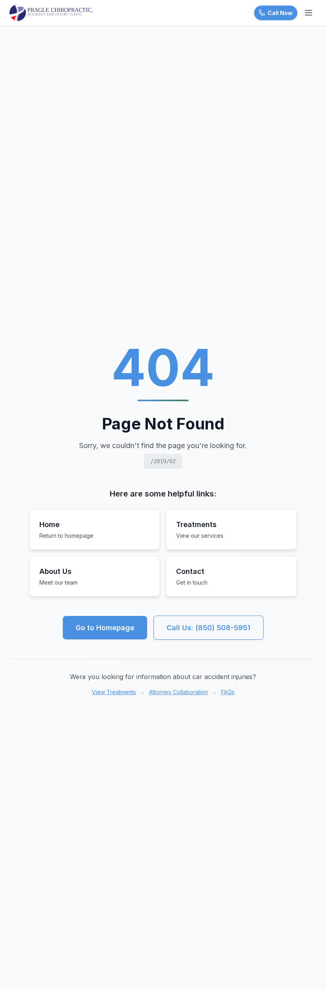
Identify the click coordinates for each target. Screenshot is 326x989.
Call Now (280, 13)
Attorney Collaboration (178, 692)
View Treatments (114, 692)
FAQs (228, 692)
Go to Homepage (105, 627)
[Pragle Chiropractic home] (52, 12)
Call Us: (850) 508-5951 (208, 627)
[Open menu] (308, 13)
